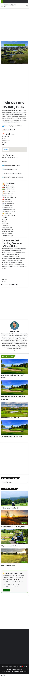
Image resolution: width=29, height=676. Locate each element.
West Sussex (21, 45)
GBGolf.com (14, 332)
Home (3, 671)
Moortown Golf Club (10, 418)
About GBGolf (9, 671)
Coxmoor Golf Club (8, 565)
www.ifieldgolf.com (14, 165)
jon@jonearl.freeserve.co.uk (15, 177)
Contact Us (16, 671)
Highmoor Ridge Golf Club (10, 546)
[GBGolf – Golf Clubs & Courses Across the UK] (10, 5)
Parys (3, 281)
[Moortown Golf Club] (14, 409)
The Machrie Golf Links (11, 436)
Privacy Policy (23, 671)
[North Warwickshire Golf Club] (14, 366)
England (7, 45)
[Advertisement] (14, 24)
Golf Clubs (13, 45)
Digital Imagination (17, 669)
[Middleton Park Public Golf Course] (14, 387)
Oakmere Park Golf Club (9, 508)
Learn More (6, 590)
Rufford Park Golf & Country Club (13, 527)
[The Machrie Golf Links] (14, 427)
